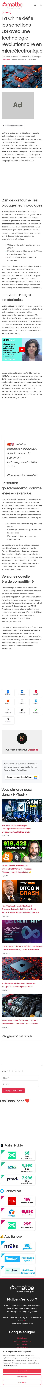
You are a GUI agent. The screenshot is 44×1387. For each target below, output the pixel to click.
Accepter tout (22, 1371)
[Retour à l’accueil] (12, 5)
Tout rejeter (22, 1382)
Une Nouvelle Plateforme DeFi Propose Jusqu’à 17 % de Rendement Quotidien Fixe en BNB (22, 947)
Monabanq (22, 1344)
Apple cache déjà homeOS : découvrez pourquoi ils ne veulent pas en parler (18, 985)
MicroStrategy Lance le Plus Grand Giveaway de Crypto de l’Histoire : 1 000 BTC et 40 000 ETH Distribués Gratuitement (20, 909)
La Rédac (33, 749)
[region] (22, 1367)
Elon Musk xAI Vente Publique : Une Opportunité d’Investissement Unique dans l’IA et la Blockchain (16, 829)
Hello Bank (22, 1338)
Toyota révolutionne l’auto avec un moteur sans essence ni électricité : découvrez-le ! (20, 1022)
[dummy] (18, 118)
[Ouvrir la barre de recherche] (35, 5)
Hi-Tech (6, 12)
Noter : (4, 1071)
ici (24, 1321)
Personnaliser (22, 1376)
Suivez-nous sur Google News (19, 777)
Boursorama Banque (22, 1341)
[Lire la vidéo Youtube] (22, 349)
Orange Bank (22, 1347)
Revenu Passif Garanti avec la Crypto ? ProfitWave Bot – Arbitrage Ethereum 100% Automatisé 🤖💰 (17, 869)
